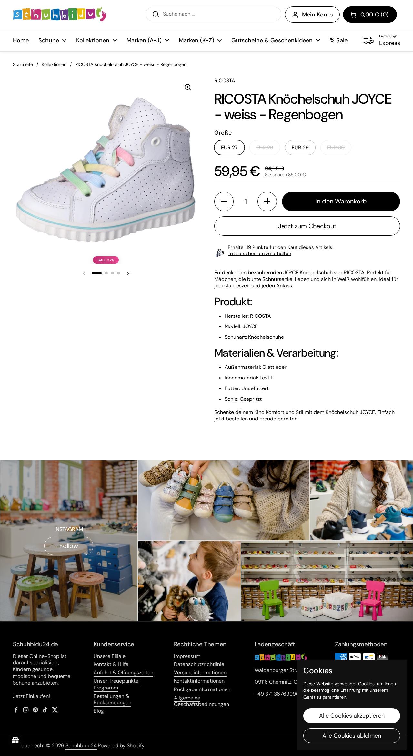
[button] (370, 14)
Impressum (187, 656)
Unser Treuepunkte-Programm (117, 684)
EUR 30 (336, 147)
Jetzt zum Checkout (307, 226)
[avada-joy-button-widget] (15, 740)
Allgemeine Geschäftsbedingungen (201, 701)
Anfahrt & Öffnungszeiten (123, 672)
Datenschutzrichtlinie (199, 664)
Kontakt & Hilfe (111, 664)
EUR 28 (264, 147)
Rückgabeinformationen (202, 689)
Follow (68, 546)
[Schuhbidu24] (59, 14)
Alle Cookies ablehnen (351, 736)
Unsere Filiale (110, 656)
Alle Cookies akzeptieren (352, 716)
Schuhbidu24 (81, 745)
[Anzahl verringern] (224, 201)
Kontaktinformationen (199, 681)
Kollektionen (54, 64)
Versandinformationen (200, 672)
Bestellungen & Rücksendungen (112, 699)
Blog (99, 711)
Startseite (23, 64)
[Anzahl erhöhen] (267, 201)
